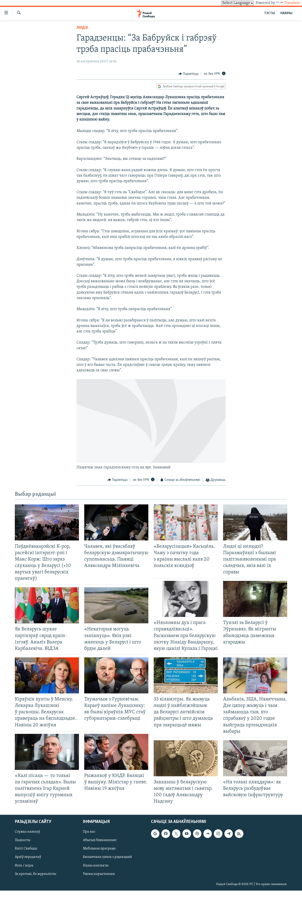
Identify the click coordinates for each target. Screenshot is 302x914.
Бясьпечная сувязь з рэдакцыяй (107, 857)
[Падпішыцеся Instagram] (218, 834)
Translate (292, 3)
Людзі (82, 28)
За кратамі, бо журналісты (35, 874)
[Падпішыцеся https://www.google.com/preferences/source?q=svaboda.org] (155, 834)
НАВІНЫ (286, 13)
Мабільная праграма (99, 849)
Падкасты (22, 840)
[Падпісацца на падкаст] (197, 834)
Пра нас (89, 832)
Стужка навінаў (27, 832)
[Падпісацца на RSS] (239, 834)
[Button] (188, 74)
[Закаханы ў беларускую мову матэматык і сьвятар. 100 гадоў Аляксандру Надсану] (186, 758)
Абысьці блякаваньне (100, 840)
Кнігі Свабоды (26, 849)
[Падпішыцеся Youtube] (186, 834)
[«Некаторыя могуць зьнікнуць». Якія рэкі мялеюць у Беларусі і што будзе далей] (116, 605)
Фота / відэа (24, 865)
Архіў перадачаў (28, 857)
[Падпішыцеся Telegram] (228, 834)
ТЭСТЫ (269, 13)
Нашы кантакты (96, 865)
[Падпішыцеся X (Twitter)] (176, 834)
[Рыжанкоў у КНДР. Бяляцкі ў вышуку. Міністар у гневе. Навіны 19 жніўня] (116, 752)
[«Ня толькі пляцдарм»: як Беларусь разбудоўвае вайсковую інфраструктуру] (255, 758)
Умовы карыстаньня (99, 874)
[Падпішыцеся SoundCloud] (207, 834)
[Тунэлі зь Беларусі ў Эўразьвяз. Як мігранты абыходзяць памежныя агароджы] (255, 599)
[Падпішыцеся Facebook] (165, 834)
